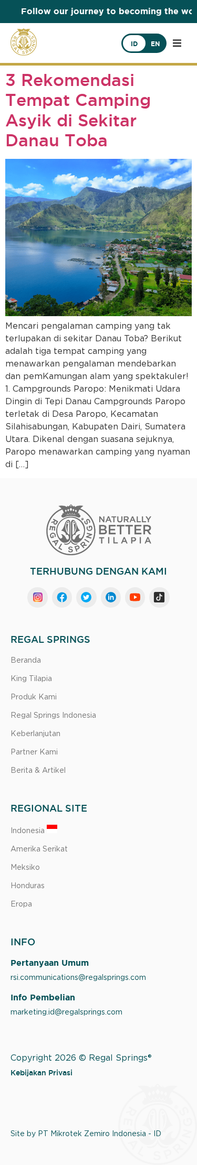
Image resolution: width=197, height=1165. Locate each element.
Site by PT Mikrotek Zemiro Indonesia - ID (86, 1134)
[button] (177, 43)
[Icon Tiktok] (159, 597)
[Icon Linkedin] (111, 597)
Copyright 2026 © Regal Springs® (81, 1058)
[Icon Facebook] (62, 597)
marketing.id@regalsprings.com (66, 1012)
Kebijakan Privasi (41, 1073)
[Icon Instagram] (37, 597)
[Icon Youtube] (135, 597)
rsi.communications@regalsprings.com (78, 977)
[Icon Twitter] (86, 597)
